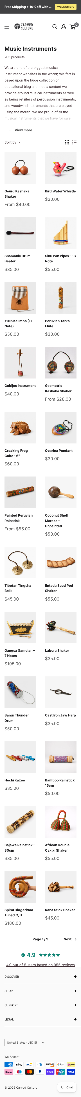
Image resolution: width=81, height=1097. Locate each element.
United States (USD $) (22, 1042)
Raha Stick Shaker (60, 910)
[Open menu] (6, 27)
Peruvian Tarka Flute (57, 323)
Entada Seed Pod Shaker (59, 588)
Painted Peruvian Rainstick (18, 518)
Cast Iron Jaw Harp (60, 715)
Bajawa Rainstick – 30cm (19, 847)
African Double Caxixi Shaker (57, 847)
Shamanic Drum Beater (17, 258)
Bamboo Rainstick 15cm (60, 783)
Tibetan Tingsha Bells (17, 588)
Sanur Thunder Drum (16, 718)
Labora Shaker (57, 650)
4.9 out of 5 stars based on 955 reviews (40, 965)
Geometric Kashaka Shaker (58, 388)
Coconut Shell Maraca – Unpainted (56, 520)
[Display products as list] (74, 142)
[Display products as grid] (67, 142)
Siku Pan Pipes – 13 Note (60, 258)
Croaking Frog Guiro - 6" (16, 453)
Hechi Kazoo (14, 780)
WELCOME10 (65, 6)
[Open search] (54, 26)
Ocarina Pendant (59, 450)
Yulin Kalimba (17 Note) (18, 323)
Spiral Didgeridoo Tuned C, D (18, 912)
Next (68, 939)
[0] (73, 26)
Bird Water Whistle (60, 191)
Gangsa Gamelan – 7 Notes (19, 653)
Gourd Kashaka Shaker (16, 194)
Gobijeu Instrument (20, 385)
